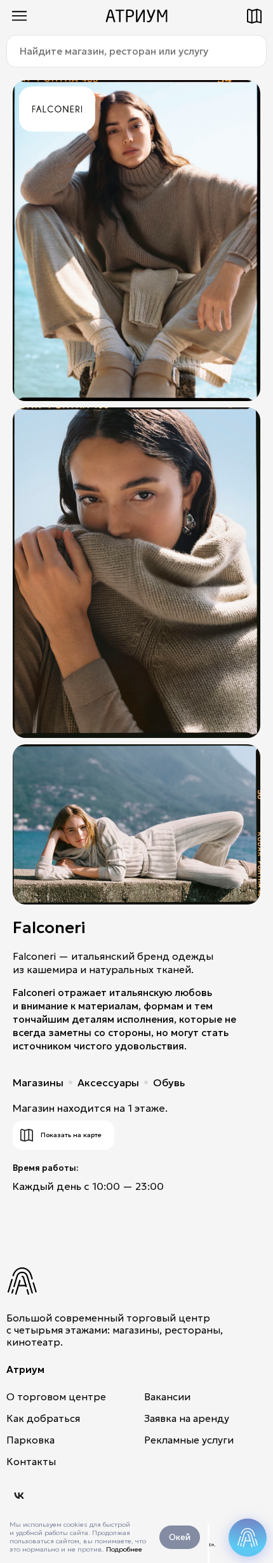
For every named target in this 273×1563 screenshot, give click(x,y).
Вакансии (167, 1397)
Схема (254, 16)
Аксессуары (108, 1082)
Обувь (169, 1082)
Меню (19, 16)
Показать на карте (71, 1135)
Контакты (31, 1462)
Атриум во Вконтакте (19, 1495)
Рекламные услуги (189, 1440)
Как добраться (43, 1418)
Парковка (30, 1440)
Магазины (38, 1082)
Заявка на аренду (186, 1418)
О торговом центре (56, 1397)
